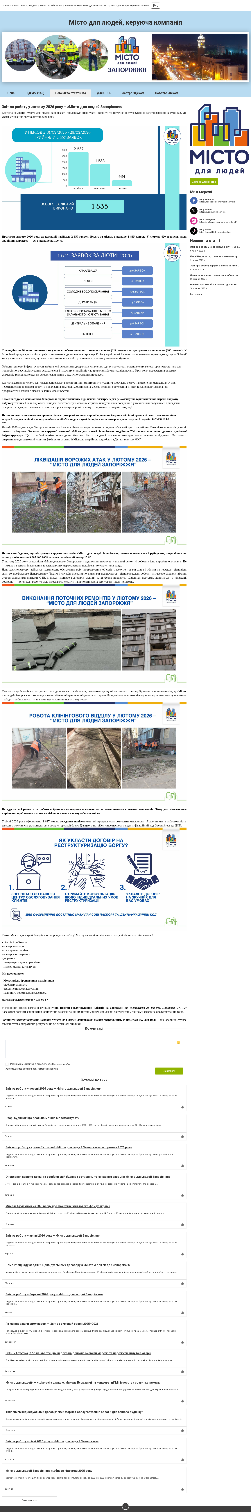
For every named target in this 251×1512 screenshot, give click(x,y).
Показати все (29, 1500)
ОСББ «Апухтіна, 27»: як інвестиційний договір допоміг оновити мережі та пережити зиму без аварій (78, 1353)
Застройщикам (133, 93)
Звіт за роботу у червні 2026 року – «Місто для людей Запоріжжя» (53, 1088)
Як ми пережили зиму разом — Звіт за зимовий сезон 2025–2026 (52, 1324)
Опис (11, 93)
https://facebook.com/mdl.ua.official (217, 202)
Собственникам (166, 93)
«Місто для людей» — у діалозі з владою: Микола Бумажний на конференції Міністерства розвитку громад (83, 1382)
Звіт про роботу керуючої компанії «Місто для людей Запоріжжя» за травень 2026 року (69, 1147)
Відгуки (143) (35, 93)
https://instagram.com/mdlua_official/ (218, 222)
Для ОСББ (104, 93)
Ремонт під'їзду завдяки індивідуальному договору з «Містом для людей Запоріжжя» (68, 1265)
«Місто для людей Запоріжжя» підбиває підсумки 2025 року (49, 1470)
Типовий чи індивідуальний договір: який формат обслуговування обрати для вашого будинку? (74, 1412)
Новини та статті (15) (70, 93)
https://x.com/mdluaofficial (212, 212)
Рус (155, 5)
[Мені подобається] (182, 1107)
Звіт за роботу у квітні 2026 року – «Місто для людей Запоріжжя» (53, 1235)
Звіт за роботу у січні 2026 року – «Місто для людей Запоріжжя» (52, 1441)
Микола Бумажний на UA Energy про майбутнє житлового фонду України (58, 1206)
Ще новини (196, 294)
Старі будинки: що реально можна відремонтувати (42, 1118)
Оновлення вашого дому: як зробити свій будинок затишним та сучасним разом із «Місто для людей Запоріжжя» (88, 1177)
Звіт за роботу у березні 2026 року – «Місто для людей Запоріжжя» (54, 1294)
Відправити (169, 1071)
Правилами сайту (61, 1064)
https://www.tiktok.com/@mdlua (215, 232)
